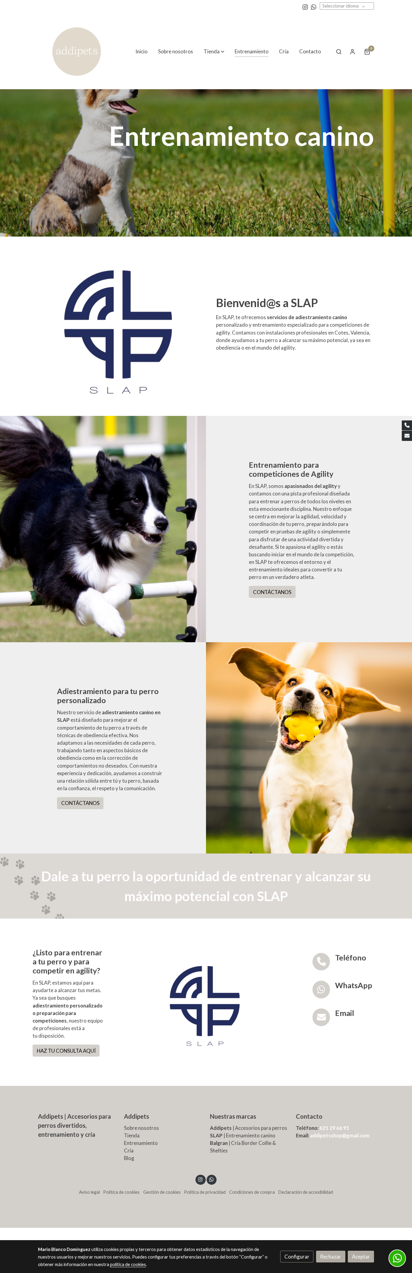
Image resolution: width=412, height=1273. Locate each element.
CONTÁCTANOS (272, 592)
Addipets (136, 1116)
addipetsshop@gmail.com (339, 1135)
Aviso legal (89, 1192)
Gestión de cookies (162, 1192)
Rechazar (330, 1256)
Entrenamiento (141, 1143)
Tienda (132, 1135)
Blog (129, 1158)
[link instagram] (305, 7)
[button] (214, 51)
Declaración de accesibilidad (305, 1192)
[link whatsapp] (313, 7)
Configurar (296, 1256)
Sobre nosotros (141, 1128)
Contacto (309, 1116)
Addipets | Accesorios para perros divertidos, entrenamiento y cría (74, 1125)
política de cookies (128, 1264)
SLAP (216, 1135)
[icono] (321, 962)
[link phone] (407, 425)
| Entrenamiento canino (249, 1135)
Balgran (219, 1143)
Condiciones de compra (252, 1192)
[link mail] (407, 436)
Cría (129, 1150)
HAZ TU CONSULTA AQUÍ (66, 1051)
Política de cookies (121, 1192)
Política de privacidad (205, 1192)
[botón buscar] (338, 52)
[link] (76, 51)
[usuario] (352, 52)
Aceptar (361, 1256)
